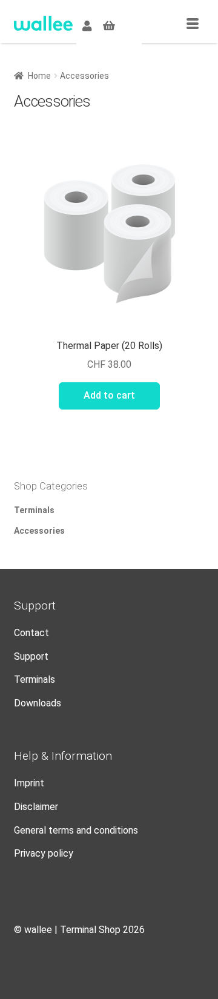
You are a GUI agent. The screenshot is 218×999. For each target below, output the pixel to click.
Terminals (34, 510)
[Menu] (193, 24)
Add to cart (109, 395)
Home (39, 76)
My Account (87, 24)
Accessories (39, 531)
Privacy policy (43, 853)
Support (31, 656)
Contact (31, 633)
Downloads (37, 703)
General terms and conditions (76, 830)
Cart (109, 24)
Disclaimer (36, 806)
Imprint (29, 783)
